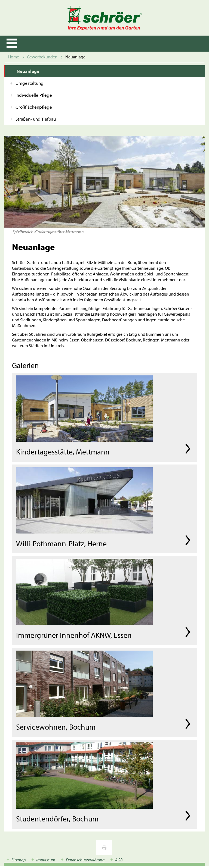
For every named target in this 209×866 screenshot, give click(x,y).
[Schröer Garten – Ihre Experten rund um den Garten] (104, 17)
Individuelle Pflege (34, 95)
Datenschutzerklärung (85, 859)
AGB (118, 859)
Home (13, 56)
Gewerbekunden (42, 56)
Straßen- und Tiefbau (36, 119)
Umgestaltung (30, 83)
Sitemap (18, 859)
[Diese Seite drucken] (104, 847)
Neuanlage (28, 71)
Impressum (45, 859)
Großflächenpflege (34, 107)
